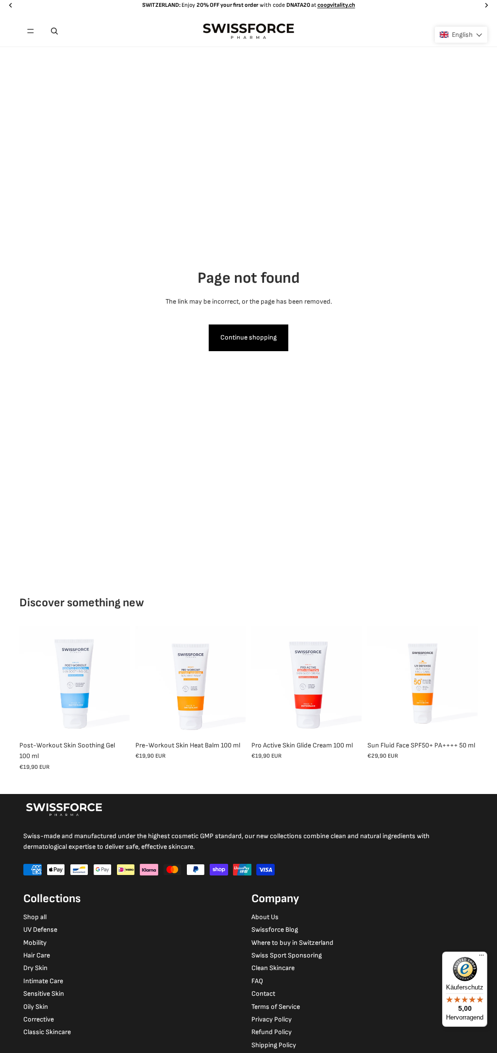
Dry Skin (35, 968)
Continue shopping (248, 337)
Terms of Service (275, 1007)
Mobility (35, 943)
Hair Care (36, 955)
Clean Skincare (273, 968)
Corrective (38, 1019)
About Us (265, 917)
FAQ (257, 981)
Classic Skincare (47, 1032)
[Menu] (30, 31)
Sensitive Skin (43, 993)
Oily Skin (35, 1007)
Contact (263, 993)
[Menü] (481, 957)
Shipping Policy (273, 1045)
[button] (461, 35)
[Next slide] (122, 681)
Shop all (35, 917)
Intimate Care (43, 981)
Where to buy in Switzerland (292, 943)
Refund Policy (271, 1032)
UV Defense (40, 929)
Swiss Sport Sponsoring (286, 955)
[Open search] (54, 31)
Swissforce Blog (274, 929)
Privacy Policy (271, 1019)
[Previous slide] (26, 681)
